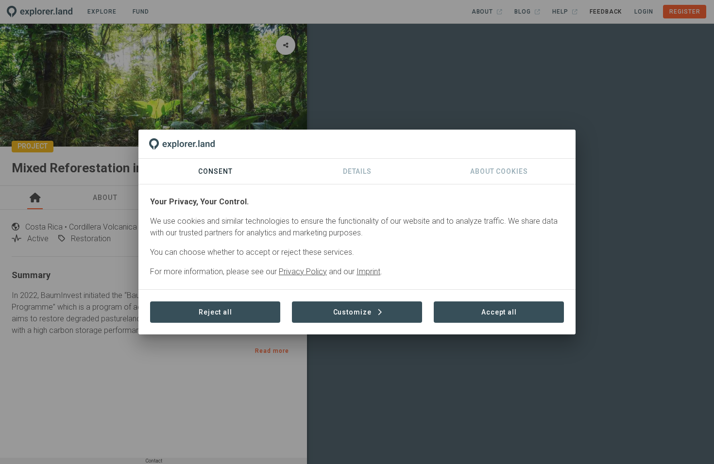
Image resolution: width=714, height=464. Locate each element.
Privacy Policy (303, 271)
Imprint (368, 271)
